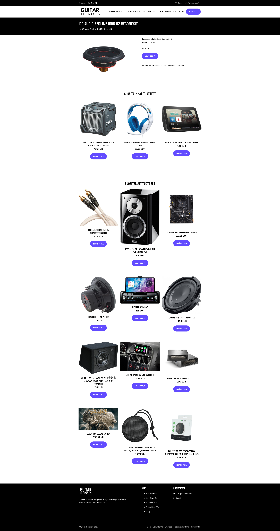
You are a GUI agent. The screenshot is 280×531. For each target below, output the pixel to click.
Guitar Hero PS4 (168, 11)
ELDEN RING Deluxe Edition (98, 433)
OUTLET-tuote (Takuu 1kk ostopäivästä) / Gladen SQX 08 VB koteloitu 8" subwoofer (98, 380)
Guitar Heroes (115, 11)
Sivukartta (195, 527)
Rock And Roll (150, 11)
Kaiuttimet (156, 39)
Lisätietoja (150, 56)
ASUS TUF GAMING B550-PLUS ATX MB (182, 232)
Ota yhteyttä (158, 527)
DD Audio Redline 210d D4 (98, 317)
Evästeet (168, 527)
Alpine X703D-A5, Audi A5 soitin (140, 375)
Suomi (180, 3)
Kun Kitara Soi (133, 11)
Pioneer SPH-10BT (140, 307)
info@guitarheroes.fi (192, 3)
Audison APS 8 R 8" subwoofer (182, 317)
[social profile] (96, 3)
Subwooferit (167, 39)
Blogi (181, 11)
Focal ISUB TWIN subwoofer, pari (181, 378)
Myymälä (193, 12)
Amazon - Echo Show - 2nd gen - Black (181, 142)
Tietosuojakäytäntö (181, 527)
